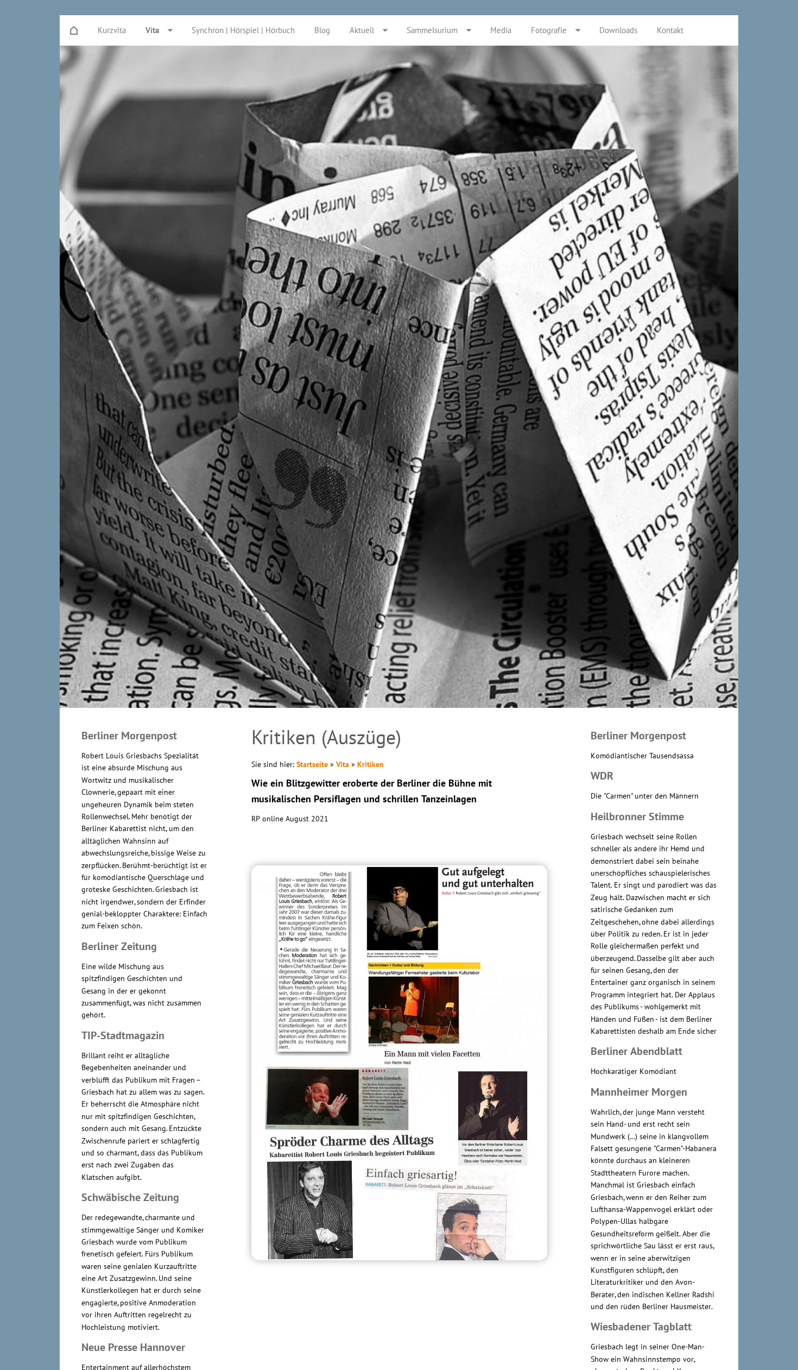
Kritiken (370, 764)
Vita (342, 764)
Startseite (312, 764)
